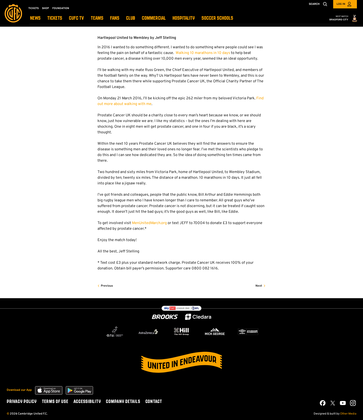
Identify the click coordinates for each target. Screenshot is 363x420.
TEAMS (97, 18)
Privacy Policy (22, 402)
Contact (153, 402)
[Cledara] (198, 317)
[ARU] (115, 331)
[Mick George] (215, 331)
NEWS (35, 18)
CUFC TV (76, 18)
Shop (45, 8)
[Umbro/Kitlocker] (248, 331)
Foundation (60, 8)
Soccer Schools (217, 18)
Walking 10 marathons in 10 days (202, 53)
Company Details (123, 402)
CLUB (130, 18)
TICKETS (54, 18)
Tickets (33, 8)
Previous (107, 286)
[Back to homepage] (13, 13)
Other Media (348, 414)
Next (258, 286)
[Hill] (181, 331)
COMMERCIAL (154, 18)
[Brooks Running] (165, 317)
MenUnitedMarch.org (149, 223)
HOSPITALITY (183, 18)
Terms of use (55, 402)
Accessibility (87, 402)
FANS (114, 18)
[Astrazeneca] (148, 331)
